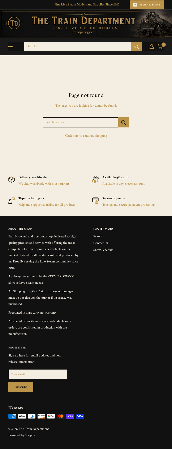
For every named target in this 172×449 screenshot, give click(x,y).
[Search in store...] (123, 122)
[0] (160, 46)
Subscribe (21, 387)
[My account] (152, 46)
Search (97, 236)
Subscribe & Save (149, 5)
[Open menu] (10, 46)
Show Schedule (103, 250)
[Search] (136, 46)
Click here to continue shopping (86, 136)
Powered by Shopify (21, 435)
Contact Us (100, 243)
